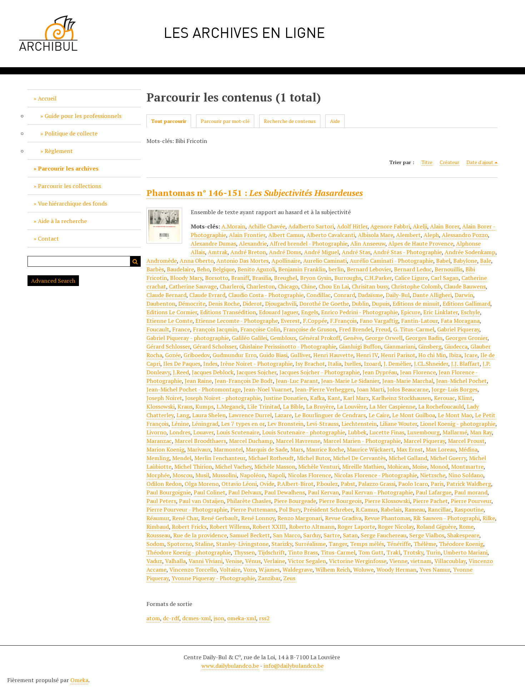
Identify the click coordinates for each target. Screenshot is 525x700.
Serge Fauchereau (383, 535)
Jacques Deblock (213, 372)
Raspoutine (469, 509)
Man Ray (481, 432)
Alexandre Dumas (213, 243)
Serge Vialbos (426, 535)
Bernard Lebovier (369, 269)
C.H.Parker (378, 278)
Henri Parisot (398, 355)
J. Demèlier (397, 364)
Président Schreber (328, 509)
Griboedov (197, 355)
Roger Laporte (356, 527)
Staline (204, 544)
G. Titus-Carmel (413, 329)
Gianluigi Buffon (360, 346)
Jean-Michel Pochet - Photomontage (193, 389)
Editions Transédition (228, 312)
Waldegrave (297, 569)
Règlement (59, 151)
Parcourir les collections (69, 186)
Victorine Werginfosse (357, 561)
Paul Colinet (209, 492)
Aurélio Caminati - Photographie (391, 261)
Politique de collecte (71, 133)
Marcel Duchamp (251, 441)
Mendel (181, 458)
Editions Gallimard (466, 303)
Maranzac (159, 441)
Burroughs (347, 278)
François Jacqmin (215, 329)
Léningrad (205, 424)
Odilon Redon (164, 484)
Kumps (204, 406)
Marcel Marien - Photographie (362, 441)
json (219, 618)
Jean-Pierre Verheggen (324, 389)
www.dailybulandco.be (230, 666)
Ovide (267, 484)
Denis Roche (224, 303)
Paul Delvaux (244, 492)
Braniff (240, 278)
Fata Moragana (460, 321)
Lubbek (357, 432)
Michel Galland (408, 458)
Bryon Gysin (315, 278)
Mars (296, 449)
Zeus (289, 578)
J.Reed (181, 372)
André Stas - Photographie (407, 252)
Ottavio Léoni (239, 484)
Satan (350, 535)
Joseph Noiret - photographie (223, 398)
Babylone (465, 261)
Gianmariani (399, 346)
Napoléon (252, 475)
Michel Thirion (193, 466)
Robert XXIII (269, 527)
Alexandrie (253, 243)
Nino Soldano (465, 475)
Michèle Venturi (318, 466)
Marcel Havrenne (298, 441)
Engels (309, 312)
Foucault (157, 329)
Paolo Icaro (413, 484)
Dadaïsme (370, 295)
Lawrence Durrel (250, 415)
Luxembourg (423, 432)
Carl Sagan (445, 278)
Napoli (276, 475)
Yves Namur (434, 569)
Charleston (260, 286)
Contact (48, 238)
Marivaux (199, 449)
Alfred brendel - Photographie (309, 243)
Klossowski (160, 406)
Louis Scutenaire (237, 432)
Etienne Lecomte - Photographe (236, 321)
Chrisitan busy (370, 286)
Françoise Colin (260, 329)
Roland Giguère (436, 527)
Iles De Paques (181, 364)
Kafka (317, 398)
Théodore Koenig (461, 544)
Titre (426, 162)
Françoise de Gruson (309, 329)
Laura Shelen (209, 415)
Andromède (161, 261)
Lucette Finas (386, 432)
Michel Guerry (448, 458)
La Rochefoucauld (441, 406)
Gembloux (283, 338)
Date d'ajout (479, 162)
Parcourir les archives (68, 168)
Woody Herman (396, 569)
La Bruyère (320, 406)
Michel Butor (313, 458)
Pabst (348, 484)
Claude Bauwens (465, 286)
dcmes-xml (196, 618)
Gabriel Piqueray (458, 329)
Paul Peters (161, 501)
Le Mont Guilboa (413, 415)
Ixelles (352, 364)
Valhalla (175, 561)
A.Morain (233, 226)
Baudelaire (180, 269)
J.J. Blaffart (465, 364)
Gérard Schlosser (168, 346)
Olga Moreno (202, 484)
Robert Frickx (189, 527)
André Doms (285, 252)
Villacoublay (450, 561)
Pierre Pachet (430, 501)
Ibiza (455, 355)
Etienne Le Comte (169, 321)
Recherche (135, 261)
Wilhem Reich (332, 569)
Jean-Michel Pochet (461, 381)
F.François (343, 321)
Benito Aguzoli (256, 269)
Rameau (415, 509)
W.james (269, 569)
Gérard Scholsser (214, 346)
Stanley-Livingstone (242, 544)
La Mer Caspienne (392, 406)
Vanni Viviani (205, 561)
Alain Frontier (247, 235)
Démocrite (191, 303)
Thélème (425, 544)
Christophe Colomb (416, 286)
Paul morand (471, 492)
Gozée (173, 355)
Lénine (180, 424)
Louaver (203, 432)
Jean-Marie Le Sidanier (350, 381)
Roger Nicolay (396, 527)
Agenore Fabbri (390, 226)
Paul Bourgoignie (168, 492)
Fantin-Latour (419, 321)
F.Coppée (315, 321)
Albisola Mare (375, 235)
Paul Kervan (323, 492)
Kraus (185, 406)
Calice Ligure (411, 278)
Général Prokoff (319, 338)
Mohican (398, 466)
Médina (468, 449)
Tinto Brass (303, 552)
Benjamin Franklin (302, 269)
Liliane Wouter (398, 424)
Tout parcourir (168, 121)
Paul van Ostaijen (201, 501)
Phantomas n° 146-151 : (254, 192)
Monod (439, 466)
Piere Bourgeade (295, 501)
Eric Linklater (440, 312)
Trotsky (413, 552)
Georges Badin (423, 338)
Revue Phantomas (387, 518)
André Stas (356, 252)
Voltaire (230, 569)
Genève (352, 338)
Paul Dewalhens (284, 492)
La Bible (293, 406)
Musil (202, 475)
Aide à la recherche (62, 221)
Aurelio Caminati (325, 261)
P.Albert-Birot (295, 484)
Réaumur (157, 518)
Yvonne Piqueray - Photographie (213, 578)
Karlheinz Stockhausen (401, 398)
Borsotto (216, 278)
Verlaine (274, 561)
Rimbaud (157, 527)
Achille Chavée (266, 226)
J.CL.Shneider (431, 364)
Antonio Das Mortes (242, 261)
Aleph (431, 235)
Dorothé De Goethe (324, 303)
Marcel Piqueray (424, 441)
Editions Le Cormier (171, 312)
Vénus (253, 561)
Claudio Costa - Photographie (266, 295)
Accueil (47, 98)
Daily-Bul (398, 295)
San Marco (286, 535)
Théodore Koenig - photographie (188, 552)
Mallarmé (454, 432)
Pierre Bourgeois (340, 501)
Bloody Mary (186, 278)
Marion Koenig (165, 449)
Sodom (155, 544)
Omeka (79, 680)
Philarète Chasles (249, 501)
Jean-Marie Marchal (407, 381)
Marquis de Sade (267, 449)
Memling (157, 458)
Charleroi (232, 286)
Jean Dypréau (379, 372)
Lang (182, 415)
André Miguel (321, 252)
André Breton (248, 252)
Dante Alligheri (432, 295)
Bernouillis (448, 269)
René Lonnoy (258, 518)
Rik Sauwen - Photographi (446, 518)
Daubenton (160, 303)
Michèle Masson (274, 466)
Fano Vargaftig (379, 321)
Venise (233, 561)
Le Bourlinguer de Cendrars (330, 415)
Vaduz (154, 561)
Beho (203, 269)
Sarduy (312, 535)
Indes (210, 364)
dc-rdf (171, 618)
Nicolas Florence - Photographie (375, 475)
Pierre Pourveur (471, 501)
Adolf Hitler (352, 226)
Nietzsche (432, 475)
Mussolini (224, 475)
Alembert (408, 235)
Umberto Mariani (466, 552)
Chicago (288, 286)
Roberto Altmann (312, 527)
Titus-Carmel (338, 552)
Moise (419, 466)
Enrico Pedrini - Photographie (359, 312)
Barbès (155, 269)
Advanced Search (53, 281)
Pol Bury (290, 509)
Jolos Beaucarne (408, 389)
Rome (466, 527)
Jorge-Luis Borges (454, 389)
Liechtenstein (359, 424)
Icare (471, 355)
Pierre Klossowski (387, 501)
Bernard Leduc (413, 269)
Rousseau (158, 535)
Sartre (332, 535)
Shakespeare (463, 535)
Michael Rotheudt (271, 458)
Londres (179, 432)
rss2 (264, 618)
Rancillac (439, 509)
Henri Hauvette (333, 355)
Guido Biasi (273, 355)
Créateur (449, 162)
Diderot (252, 303)
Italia (334, 364)
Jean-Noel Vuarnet (268, 389)
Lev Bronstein (286, 424)
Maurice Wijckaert (370, 449)
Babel (443, 261)
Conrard (344, 295)
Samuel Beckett (250, 535)
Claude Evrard (207, 295)
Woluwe (363, 569)
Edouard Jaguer (278, 312)
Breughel (285, 278)
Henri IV (367, 355)
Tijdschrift (271, 552)
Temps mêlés (367, 544)
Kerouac (444, 398)
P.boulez (327, 484)
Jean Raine (198, 381)
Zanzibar (269, 578)
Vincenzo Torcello (193, 569)
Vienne (398, 561)
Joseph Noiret (164, 398)
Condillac (318, 295)
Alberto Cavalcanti (330, 235)
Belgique (223, 269)
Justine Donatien (285, 398)
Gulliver (300, 355)
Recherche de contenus (290, 121)
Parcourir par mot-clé (225, 121)
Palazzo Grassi (376, 484)
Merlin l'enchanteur (219, 458)
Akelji (420, 226)
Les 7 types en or (243, 424)
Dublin (360, 303)
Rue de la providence (200, 535)
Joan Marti (370, 389)
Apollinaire (285, 261)
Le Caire (379, 415)
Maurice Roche (325, 449)
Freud (382, 329)
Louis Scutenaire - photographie (303, 432)
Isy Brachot (310, 364)
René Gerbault (219, 518)
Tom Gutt (371, 552)
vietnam (420, 561)
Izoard (372, 364)
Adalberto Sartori (311, 226)
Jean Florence (418, 372)
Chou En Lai (334, 286)
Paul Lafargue (433, 492)
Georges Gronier (466, 338)
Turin (433, 552)
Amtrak (218, 252)
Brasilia (261, 278)
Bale (485, 261)
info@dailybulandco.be (294, 666)
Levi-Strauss (322, 424)
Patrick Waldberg (468, 484)
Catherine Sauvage (193, 286)
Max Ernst (409, 449)
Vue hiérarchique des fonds (72, 203)
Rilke (488, 518)
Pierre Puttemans (253, 509)
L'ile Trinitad (263, 406)
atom (153, 618)
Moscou (182, 475)
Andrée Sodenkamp (470, 252)
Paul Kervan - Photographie (377, 492)
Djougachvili (280, 303)
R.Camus (367, 509)
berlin (336, 269)
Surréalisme (310, 544)
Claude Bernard (166, 295)
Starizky (281, 544)
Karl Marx (356, 398)
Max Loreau (441, 449)
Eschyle (470, 312)
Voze (249, 569)
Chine (308, 286)
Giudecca (456, 346)
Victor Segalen (307, 561)
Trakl (393, 552)
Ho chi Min (432, 355)
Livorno (156, 432)
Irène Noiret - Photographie (256, 364)
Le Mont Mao (455, 415)
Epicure (410, 312)
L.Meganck (230, 406)
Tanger (338, 544)
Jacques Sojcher (256, 372)
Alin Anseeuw (367, 243)
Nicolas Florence (309, 475)
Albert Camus (286, 235)
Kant (334, 398)
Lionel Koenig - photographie (457, 424)
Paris (437, 484)
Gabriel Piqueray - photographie (187, 338)
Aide (335, 121)
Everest (290, 321)
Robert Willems (230, 527)
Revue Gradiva (343, 518)
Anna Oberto (197, 261)
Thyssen (244, 552)
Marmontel (228, 449)
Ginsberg (429, 346)
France (181, 329)
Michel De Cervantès (359, 458)
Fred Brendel (355, 329)
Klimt (465, 398)
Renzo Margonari (300, 518)
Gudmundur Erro (234, 355)
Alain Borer (444, 226)
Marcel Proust (466, 441)
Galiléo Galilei (249, 338)
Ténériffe (399, 544)
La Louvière (351, 406)
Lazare (283, 415)
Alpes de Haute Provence (420, 243)
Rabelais (391, 509)
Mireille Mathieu (363, 466)
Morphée (158, 475)
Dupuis (381, 303)
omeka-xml (241, 618)
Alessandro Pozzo (465, 235)
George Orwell (383, 338)
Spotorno (179, 544)
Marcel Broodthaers (200, 441)
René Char (185, 518)
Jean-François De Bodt (244, 381)
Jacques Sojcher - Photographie (319, 372)
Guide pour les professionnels (83, 116)
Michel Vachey (233, 466)
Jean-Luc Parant (297, 381)
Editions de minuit (416, 303)
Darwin (464, 295)
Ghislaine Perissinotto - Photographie (287, 346)
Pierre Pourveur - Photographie (187, 509)
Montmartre (467, 466)
